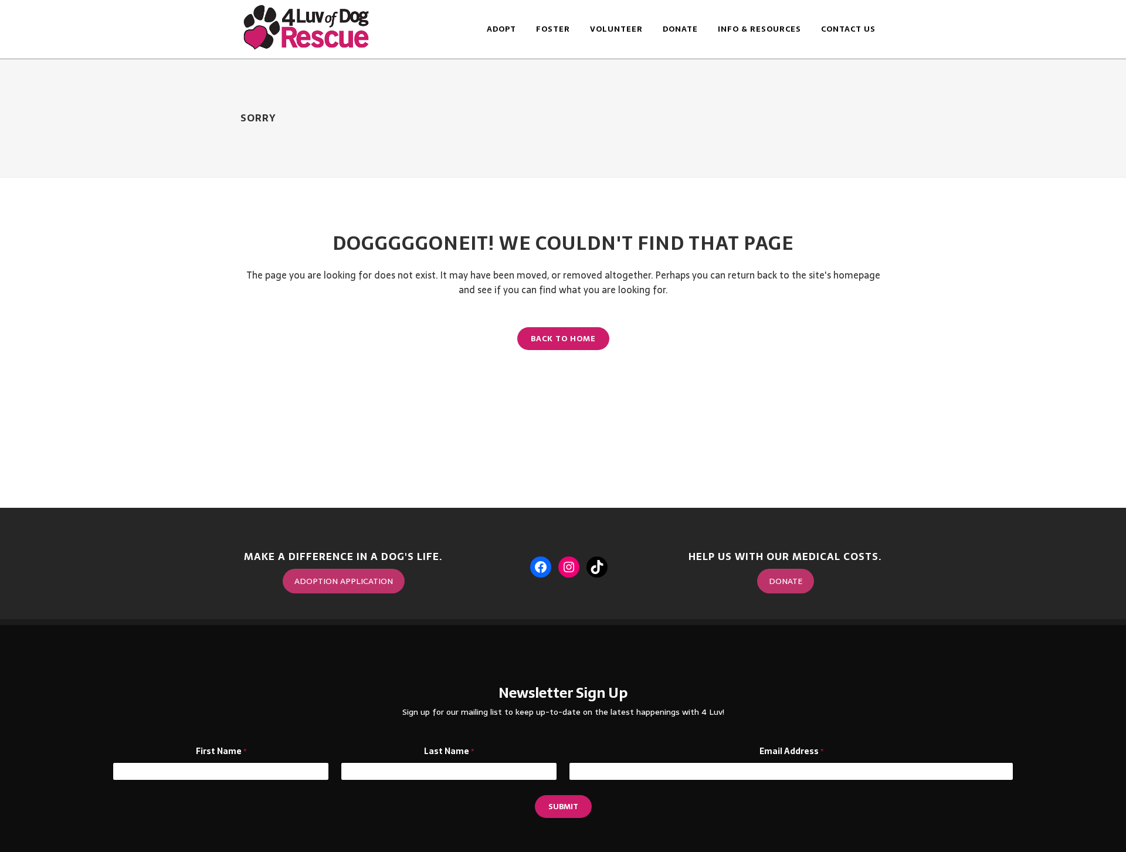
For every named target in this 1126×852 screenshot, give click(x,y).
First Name (221, 751)
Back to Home (563, 338)
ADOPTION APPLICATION (343, 581)
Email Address (791, 751)
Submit (563, 806)
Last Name (449, 751)
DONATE (785, 581)
